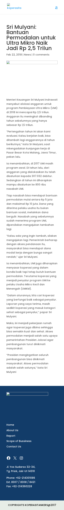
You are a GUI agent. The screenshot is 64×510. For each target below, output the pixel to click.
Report (10, 436)
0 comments (41, 54)
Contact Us (13, 446)
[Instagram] (21, 458)
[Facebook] (8, 458)
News (27, 54)
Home (10, 425)
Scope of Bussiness (18, 441)
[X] (15, 458)
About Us (12, 430)
